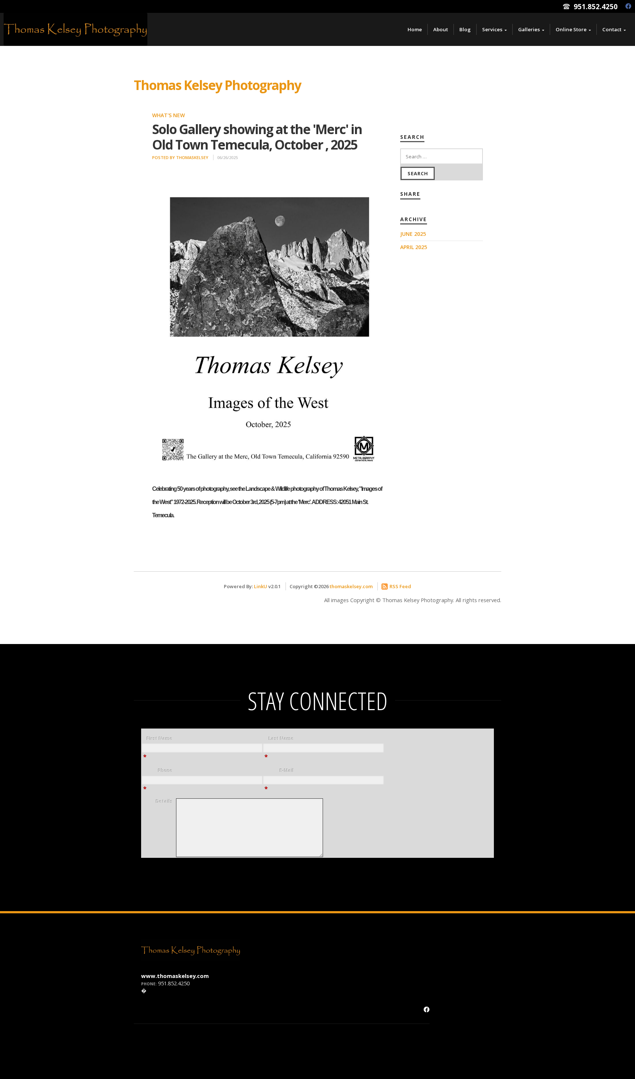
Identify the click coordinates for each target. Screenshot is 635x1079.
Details (164, 801)
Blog (465, 29)
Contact (611, 29)
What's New (168, 115)
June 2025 (413, 233)
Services (492, 29)
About (440, 29)
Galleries (529, 29)
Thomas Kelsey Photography (217, 85)
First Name (160, 738)
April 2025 (413, 247)
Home (415, 29)
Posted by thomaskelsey (180, 157)
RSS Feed (400, 586)
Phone (165, 770)
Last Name (281, 738)
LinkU (260, 586)
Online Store (571, 29)
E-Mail (287, 770)
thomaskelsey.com (351, 586)
